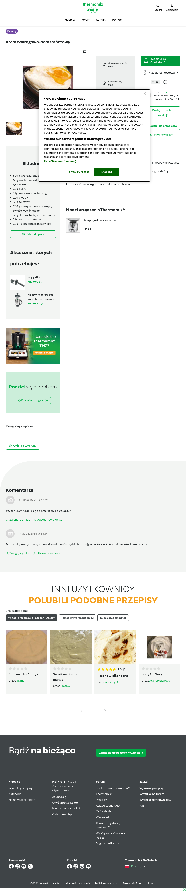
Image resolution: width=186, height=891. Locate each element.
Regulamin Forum (107, 843)
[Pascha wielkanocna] (115, 647)
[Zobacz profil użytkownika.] (10, 499)
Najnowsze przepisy (22, 799)
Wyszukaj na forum (152, 794)
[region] (94, 135)
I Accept (106, 172)
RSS (142, 805)
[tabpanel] (93, 672)
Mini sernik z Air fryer (24, 674)
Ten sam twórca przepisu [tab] (77, 618)
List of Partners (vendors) (60, 161)
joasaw (65, 686)
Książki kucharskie (108, 805)
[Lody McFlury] (159, 647)
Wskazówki (103, 817)
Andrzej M (111, 682)
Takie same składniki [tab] (113, 618)
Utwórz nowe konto (65, 802)
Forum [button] (85, 19)
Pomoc (151, 883)
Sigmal (20, 680)
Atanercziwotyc (159, 680)
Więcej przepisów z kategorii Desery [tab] (31, 618)
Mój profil (64, 786)
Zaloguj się (59, 797)
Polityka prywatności (106, 883)
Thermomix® (104, 794)
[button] (158, 7)
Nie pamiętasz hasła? (66, 808)
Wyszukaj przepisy (21, 788)
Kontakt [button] (101, 19)
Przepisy (14, 781)
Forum (100, 781)
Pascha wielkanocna (112, 676)
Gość (164, 92)
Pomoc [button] (117, 19)
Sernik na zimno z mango (66, 677)
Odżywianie (103, 811)
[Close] (145, 94)
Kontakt (57, 883)
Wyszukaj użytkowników (155, 799)
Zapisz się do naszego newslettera (121, 752)
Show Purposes (79, 171)
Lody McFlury (152, 674)
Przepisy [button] (70, 19)
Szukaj (144, 781)
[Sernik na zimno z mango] (71, 647)
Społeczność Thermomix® (113, 788)
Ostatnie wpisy (62, 814)
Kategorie (15, 794)
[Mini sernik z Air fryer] (26, 647)
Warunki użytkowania (78, 883)
